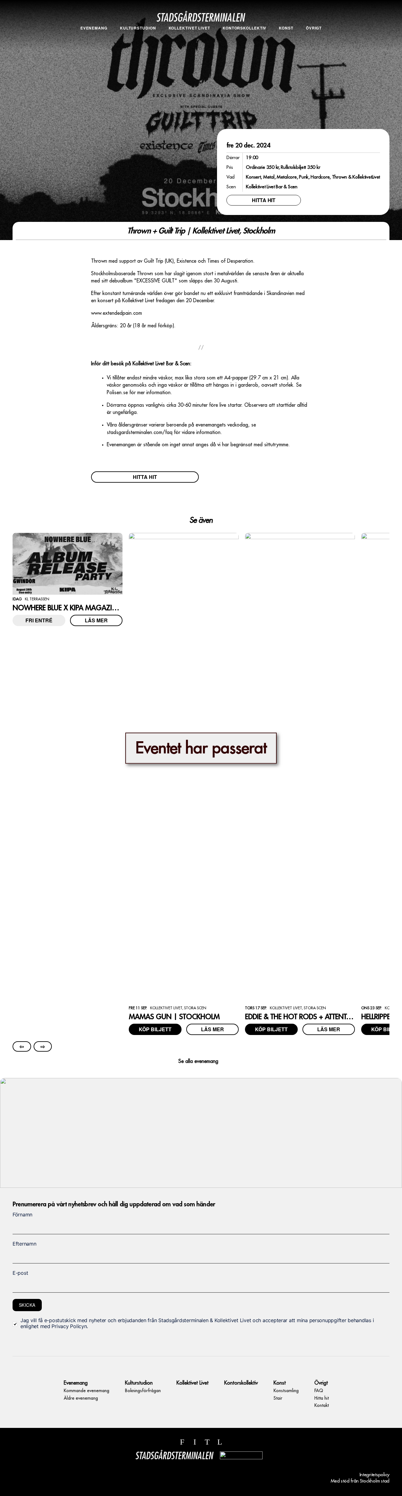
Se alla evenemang (198, 1061)
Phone (19, 1194)
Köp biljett (155, 1029)
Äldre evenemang (94, 45)
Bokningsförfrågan (138, 38)
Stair (286, 45)
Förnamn (22, 1214)
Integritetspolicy (374, 1474)
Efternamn (24, 1244)
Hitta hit (314, 45)
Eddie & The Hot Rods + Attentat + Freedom (318, 1017)
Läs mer (96, 620)
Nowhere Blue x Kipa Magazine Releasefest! (87, 608)
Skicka (27, 1305)
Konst (286, 28)
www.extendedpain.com (116, 313)
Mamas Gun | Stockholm (174, 1017)
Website (18, 1194)
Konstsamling (286, 38)
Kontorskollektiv (244, 28)
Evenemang (93, 28)
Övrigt (314, 28)
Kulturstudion (138, 28)
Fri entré (38, 620)
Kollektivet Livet (189, 28)
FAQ (314, 38)
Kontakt (313, 52)
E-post (20, 1273)
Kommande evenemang (93, 38)
